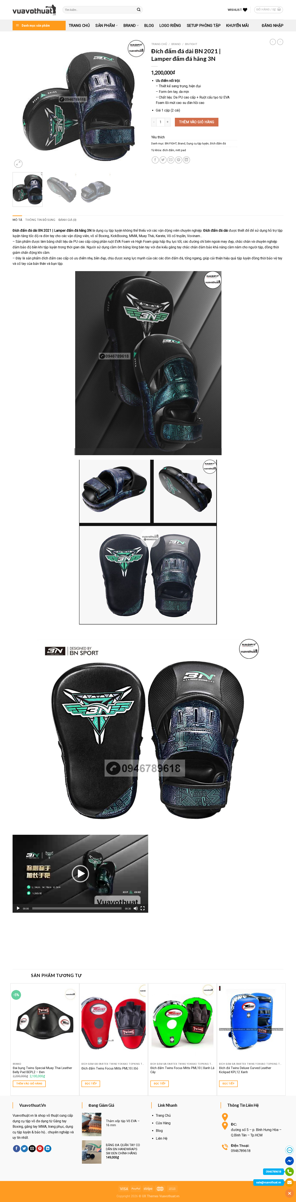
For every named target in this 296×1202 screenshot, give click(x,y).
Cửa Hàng (163, 1123)
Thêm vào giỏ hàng (196, 122)
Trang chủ (159, 44)
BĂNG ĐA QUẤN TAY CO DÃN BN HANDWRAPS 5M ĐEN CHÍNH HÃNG (123, 1149)
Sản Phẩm (105, 25)
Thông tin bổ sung (40, 220)
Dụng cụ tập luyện (198, 143)
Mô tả (17, 220)
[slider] (77, 908)
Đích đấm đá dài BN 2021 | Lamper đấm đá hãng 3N (52, 230)
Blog (149, 25)
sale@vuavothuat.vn (268, 1182)
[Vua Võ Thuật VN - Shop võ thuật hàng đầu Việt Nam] (34, 10)
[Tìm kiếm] (139, 9)
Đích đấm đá (218, 143)
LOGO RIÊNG (170, 25)
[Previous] (20, 104)
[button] (80, 873)
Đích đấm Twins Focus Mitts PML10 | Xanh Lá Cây (182, 1070)
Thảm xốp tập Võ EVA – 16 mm (123, 1123)
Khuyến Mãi (237, 25)
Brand (130, 25)
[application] (80, 874)
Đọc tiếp (91, 1083)
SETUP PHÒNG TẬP (204, 25)
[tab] (17, 219)
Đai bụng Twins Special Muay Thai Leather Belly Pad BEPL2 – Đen (42, 1070)
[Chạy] (18, 908)
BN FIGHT (191, 44)
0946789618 (273, 1171)
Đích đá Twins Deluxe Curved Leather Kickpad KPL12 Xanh (245, 1070)
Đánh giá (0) (67, 220)
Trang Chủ (79, 25)
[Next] (137, 104)
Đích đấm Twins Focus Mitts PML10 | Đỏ (109, 1068)
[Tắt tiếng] (135, 908)
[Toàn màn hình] (142, 908)
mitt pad (181, 150)
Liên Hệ (161, 1138)
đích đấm (168, 150)
